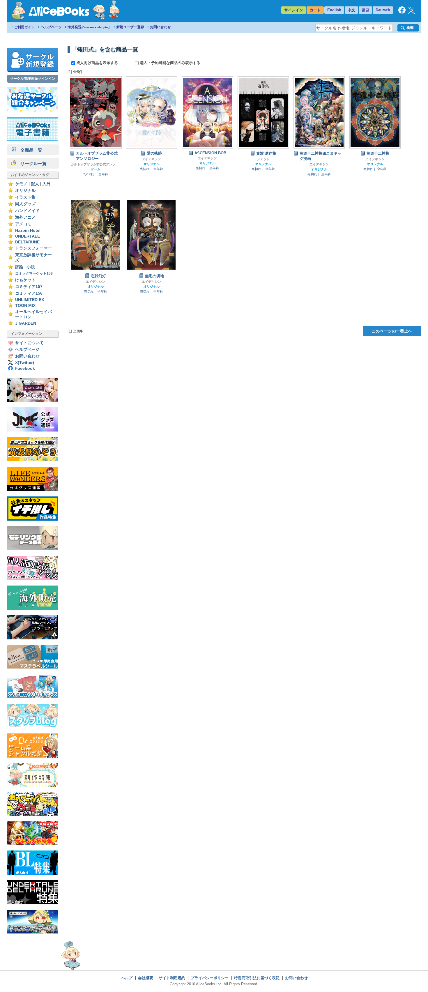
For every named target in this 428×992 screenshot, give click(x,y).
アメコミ (23, 224)
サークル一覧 (31, 163)
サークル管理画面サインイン (32, 79)
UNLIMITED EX (29, 300)
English (334, 10)
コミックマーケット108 (34, 273)
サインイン (293, 10)
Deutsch (383, 10)
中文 (351, 10)
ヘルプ (126, 978)
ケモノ (21, 184)
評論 (19, 267)
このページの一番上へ (392, 331)
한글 (365, 10)
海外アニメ (25, 217)
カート (315, 10)
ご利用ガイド (24, 27)
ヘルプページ (51, 27)
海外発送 (89, 27)
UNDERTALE (27, 236)
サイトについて (29, 343)
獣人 (35, 184)
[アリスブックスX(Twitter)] (411, 12)
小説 (31, 267)
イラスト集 (25, 197)
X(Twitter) (24, 362)
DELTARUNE (27, 242)
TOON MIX (25, 305)
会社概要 (145, 978)
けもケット (25, 280)
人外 (47, 184)
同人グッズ (25, 204)
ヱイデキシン (151, 159)
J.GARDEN (25, 323)
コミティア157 (29, 286)
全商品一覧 (29, 150)
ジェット (263, 159)
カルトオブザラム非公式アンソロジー (95, 164)
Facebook (25, 368)
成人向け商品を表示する (97, 63)
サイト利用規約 (172, 978)
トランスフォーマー (33, 248)
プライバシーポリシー (210, 978)
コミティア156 (29, 293)
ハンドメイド (27, 210)
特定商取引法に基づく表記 (257, 978)
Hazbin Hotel (27, 230)
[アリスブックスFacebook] (402, 12)
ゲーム (95, 169)
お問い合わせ (160, 27)
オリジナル (25, 190)
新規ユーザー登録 (130, 27)
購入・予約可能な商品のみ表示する (169, 63)
